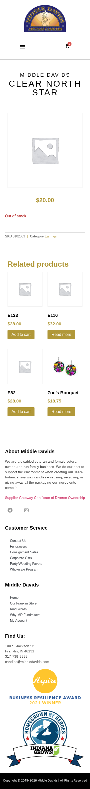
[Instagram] (27, 510)
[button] (22, 46)
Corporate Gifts (21, 558)
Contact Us (18, 541)
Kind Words (18, 609)
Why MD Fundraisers (25, 615)
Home (14, 597)
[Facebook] (10, 510)
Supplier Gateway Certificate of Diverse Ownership (45, 498)
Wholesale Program (24, 569)
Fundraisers (18, 546)
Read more (61, 334)
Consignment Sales (24, 552)
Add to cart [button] (21, 334)
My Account (18, 620)
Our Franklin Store (23, 603)
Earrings (51, 236)
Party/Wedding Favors (26, 564)
